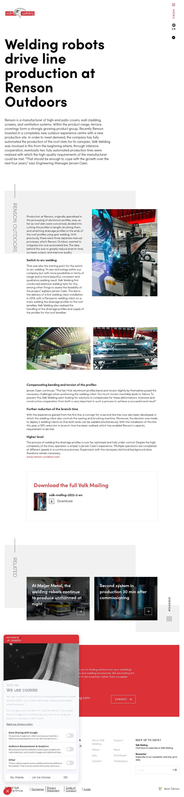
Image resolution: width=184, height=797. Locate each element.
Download (64, 501)
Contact (121, 699)
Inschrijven (174, 770)
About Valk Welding (98, 741)
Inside (87, 789)
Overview (169, 605)
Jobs (94, 755)
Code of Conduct (71, 789)
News (117, 749)
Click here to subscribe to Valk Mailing (154, 747)
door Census (171, 788)
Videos (96, 749)
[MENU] (173, 4)
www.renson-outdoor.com (43, 456)
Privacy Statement (53, 789)
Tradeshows (121, 761)
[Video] (175, 38)
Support (118, 740)
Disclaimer (37, 789)
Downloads (120, 755)
